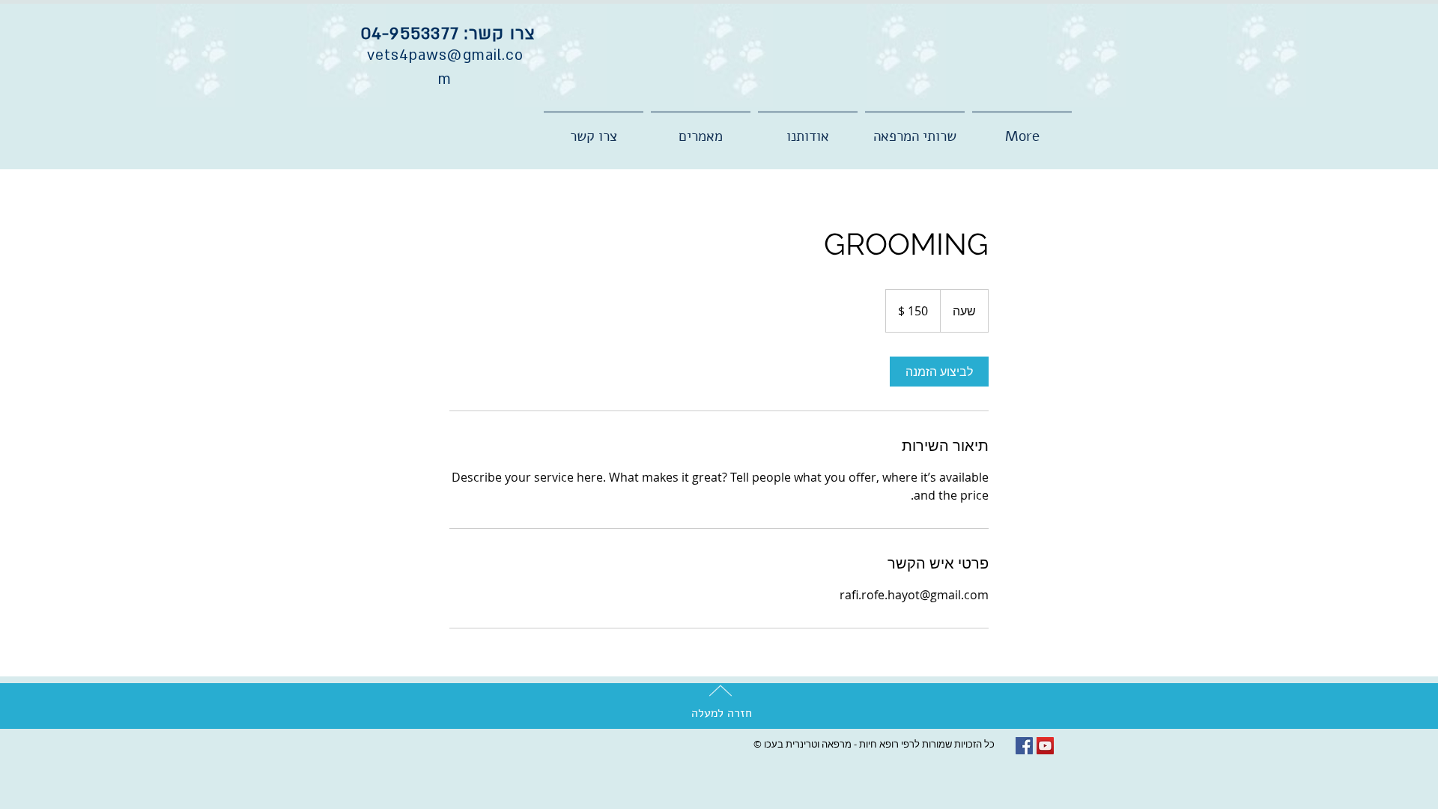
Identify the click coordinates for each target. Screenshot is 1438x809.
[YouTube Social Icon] (1045, 745)
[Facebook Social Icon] (1024, 745)
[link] (939, 372)
